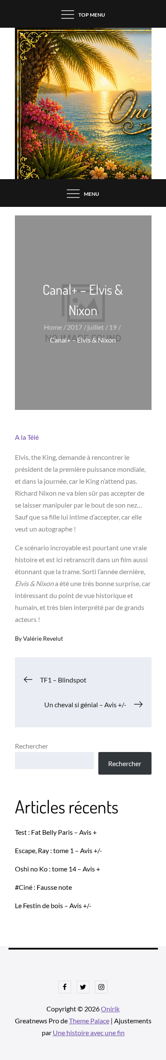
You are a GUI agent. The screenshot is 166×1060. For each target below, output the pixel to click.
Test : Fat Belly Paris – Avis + (56, 832)
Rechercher (31, 746)
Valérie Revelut (43, 638)
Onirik (110, 1009)
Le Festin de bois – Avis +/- (53, 905)
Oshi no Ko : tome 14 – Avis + (57, 869)
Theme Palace (89, 1020)
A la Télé (27, 437)
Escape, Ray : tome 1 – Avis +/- (58, 850)
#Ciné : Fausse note (43, 887)
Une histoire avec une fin (89, 1032)
